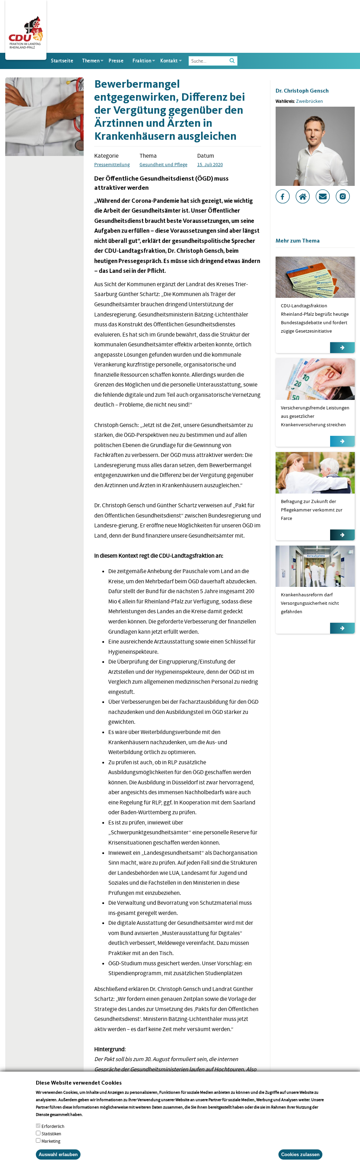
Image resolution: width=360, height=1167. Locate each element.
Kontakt (169, 61)
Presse (116, 61)
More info (93, 1114)
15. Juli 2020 (210, 164)
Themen (90, 61)
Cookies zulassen (300, 1154)
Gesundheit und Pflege (163, 164)
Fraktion (142, 61)
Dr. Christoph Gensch (302, 90)
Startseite (62, 61)
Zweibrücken (309, 101)
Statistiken (51, 1134)
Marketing (50, 1141)
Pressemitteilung (112, 164)
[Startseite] (26, 31)
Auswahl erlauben (58, 1154)
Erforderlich (52, 1126)
